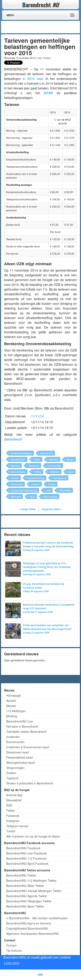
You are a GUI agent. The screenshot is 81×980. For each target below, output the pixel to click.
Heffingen (54, 471)
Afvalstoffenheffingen (21, 453)
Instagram (13, 821)
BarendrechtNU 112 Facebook (26, 858)
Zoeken (11, 773)
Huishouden (17, 484)
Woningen (16, 496)
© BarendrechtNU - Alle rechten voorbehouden (37, 918)
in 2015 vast (33, 78)
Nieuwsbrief (14, 800)
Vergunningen (15, 768)
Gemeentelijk (54, 465)
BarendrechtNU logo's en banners (28, 923)
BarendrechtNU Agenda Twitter (26, 896)
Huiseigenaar (59, 478)
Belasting (53, 459)
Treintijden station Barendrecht (26, 731)
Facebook (12, 816)
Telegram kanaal (17, 826)
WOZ (32, 496)
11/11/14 (37, 416)
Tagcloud (12, 778)
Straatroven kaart (17, 752)
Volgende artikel (51, 509)
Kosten (51, 484)
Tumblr (10, 831)
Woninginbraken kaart (20, 762)
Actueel (11, 700)
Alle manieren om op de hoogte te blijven (33, 836)
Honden (15, 478)
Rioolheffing (65, 490)
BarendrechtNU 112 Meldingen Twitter (31, 880)
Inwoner (36, 484)
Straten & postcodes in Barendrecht (29, 783)
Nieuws (11, 706)
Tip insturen (14, 950)
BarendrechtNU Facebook (23, 848)
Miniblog (11, 716)
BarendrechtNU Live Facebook (26, 853)
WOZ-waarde (50, 496)
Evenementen (15, 742)
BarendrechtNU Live (19, 721)
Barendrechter (18, 459)
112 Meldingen (16, 711)
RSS (9, 805)
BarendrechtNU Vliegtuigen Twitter (29, 901)
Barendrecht (13, 439)
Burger (70, 459)
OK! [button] (40, 974)
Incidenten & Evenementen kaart (27, 747)
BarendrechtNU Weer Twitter (25, 886)
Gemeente (33, 465)
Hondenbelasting (35, 478)
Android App (14, 795)
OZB (48, 490)
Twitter (10, 810)
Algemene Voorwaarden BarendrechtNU (32, 933)
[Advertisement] (45, 27)
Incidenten (13, 737)
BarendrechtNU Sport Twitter (25, 906)
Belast (37, 459)
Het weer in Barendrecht (22, 726)
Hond (71, 471)
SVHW (48, 92)
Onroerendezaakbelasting (24, 490)
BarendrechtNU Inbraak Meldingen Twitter (33, 891)
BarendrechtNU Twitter (21, 875)
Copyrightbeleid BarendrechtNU (27, 928)
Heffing (37, 471)
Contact (11, 945)
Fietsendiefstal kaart (19, 757)
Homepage (13, 695)
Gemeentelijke (18, 471)
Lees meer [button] (12, 963)
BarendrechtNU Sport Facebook (27, 863)
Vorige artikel (28, 509)
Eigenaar (15, 465)
